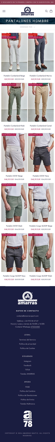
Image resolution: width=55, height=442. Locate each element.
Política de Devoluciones (27, 395)
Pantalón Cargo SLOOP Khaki (41, 276)
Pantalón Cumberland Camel (41, 125)
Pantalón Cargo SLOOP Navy (14, 276)
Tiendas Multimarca (27, 403)
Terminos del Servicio (27, 339)
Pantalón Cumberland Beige (14, 75)
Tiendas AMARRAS (27, 374)
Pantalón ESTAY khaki (14, 226)
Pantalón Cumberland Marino (41, 75)
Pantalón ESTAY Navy (41, 176)
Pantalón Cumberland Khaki (14, 125)
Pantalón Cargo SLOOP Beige (40, 226)
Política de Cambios (27, 391)
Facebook (27, 365)
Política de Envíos (27, 399)
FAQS (27, 387)
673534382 (35, 326)
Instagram (27, 361)
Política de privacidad (27, 344)
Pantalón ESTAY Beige (14, 176)
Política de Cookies (27, 348)
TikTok (27, 369)
